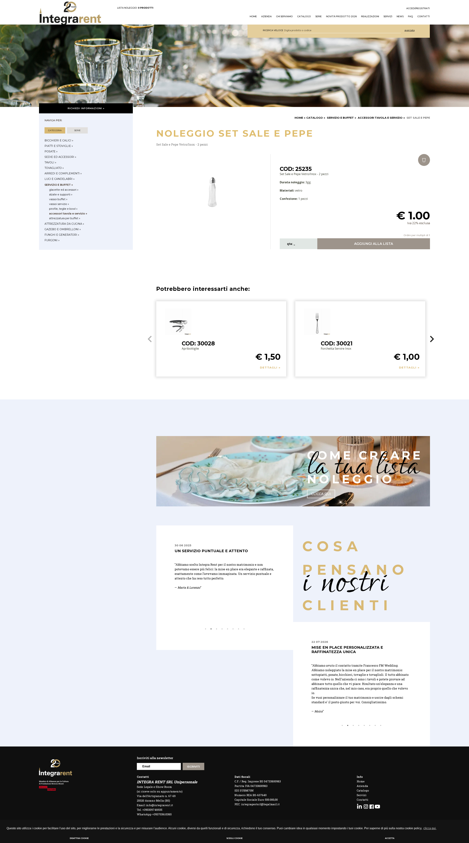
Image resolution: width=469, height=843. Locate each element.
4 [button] (222, 629)
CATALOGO (314, 117)
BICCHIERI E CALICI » (59, 140)
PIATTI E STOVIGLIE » (59, 145)
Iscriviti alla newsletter (155, 758)
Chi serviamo (284, 16)
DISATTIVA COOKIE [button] (79, 838)
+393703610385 (162, 814)
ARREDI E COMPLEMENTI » (63, 173)
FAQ (410, 16)
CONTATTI (423, 16)
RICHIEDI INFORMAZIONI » (86, 108)
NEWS (400, 16)
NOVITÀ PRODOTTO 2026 (341, 16)
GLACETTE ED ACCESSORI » (63, 189)
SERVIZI (387, 16)
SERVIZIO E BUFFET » (59, 184)
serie (77, 130)
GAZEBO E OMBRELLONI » (63, 229)
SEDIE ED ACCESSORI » (60, 156)
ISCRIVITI (193, 766)
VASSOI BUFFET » (58, 199)
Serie (318, 16)
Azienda (266, 16)
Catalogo (304, 16)
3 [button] (216, 629)
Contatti (362, 799)
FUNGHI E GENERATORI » (62, 234)
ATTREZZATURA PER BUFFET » (64, 218)
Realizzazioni (370, 16)
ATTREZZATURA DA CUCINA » (64, 223)
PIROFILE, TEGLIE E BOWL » (63, 208)
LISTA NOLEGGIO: (135, 8)
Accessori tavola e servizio (380, 117)
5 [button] (227, 629)
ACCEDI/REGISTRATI (418, 8)
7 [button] (238, 629)
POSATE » (51, 151)
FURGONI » (52, 240)
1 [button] (205, 629)
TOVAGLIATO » (54, 167)
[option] (225, 585)
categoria (55, 130)
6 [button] (233, 629)
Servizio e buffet (340, 117)
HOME (253, 16)
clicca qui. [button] (429, 828)
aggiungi (373, 244)
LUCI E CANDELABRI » (60, 178)
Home (361, 781)
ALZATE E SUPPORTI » (60, 194)
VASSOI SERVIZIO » (59, 204)
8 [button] (244, 629)
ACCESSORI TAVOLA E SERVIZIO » (68, 213)
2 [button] (211, 629)
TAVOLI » (50, 162)
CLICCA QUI (321, 494)
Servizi (361, 795)
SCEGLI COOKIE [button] (234, 838)
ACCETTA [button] (389, 838)
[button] (432, 339)
